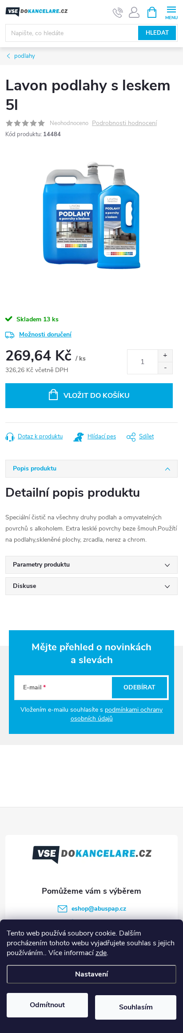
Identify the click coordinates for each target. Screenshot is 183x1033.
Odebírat (139, 687)
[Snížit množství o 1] (165, 368)
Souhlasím (136, 1007)
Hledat (157, 33)
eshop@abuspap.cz (99, 908)
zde (101, 953)
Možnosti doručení (45, 334)
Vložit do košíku (97, 396)
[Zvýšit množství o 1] (165, 356)
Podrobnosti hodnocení (124, 123)
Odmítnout (47, 1005)
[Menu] (171, 12)
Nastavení (91, 974)
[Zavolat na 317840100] (117, 12)
